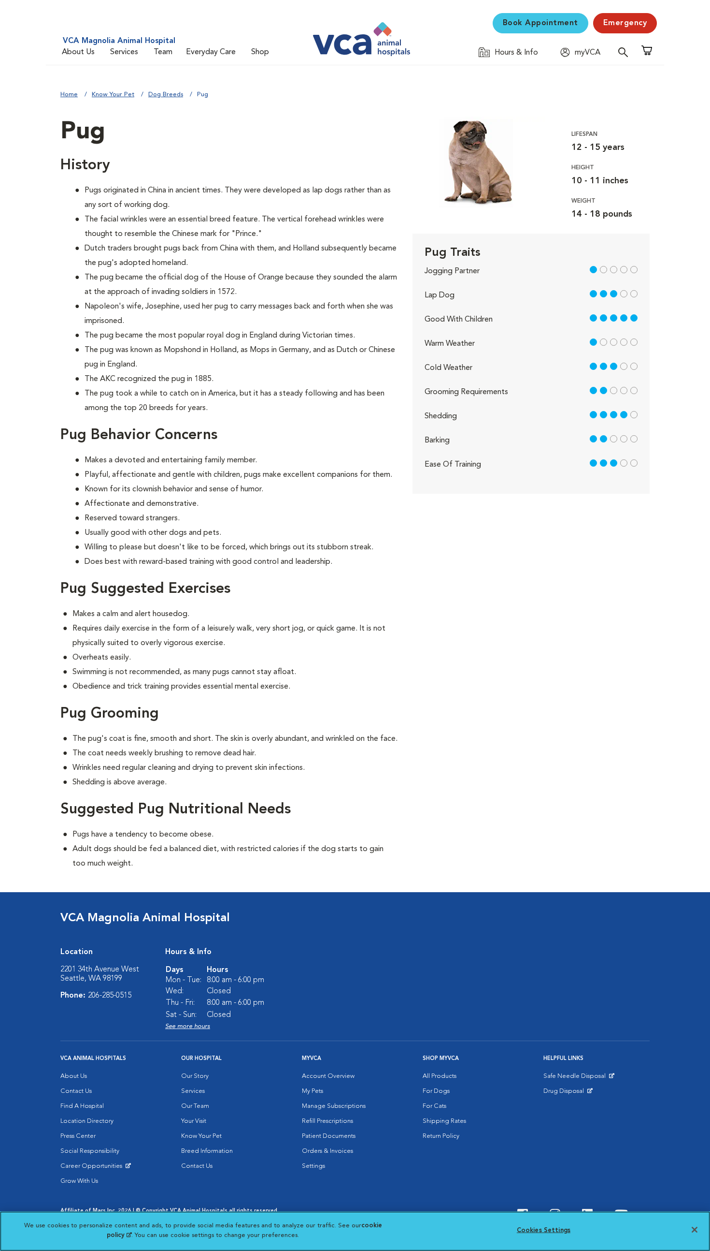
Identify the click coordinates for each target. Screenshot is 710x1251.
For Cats (434, 1106)
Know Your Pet (113, 94)
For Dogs (436, 1091)
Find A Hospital (82, 1106)
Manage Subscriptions (334, 1106)
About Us (78, 52)
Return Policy (441, 1136)
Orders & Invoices (327, 1151)
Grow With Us (79, 1181)
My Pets (312, 1091)
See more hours (187, 1026)
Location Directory (87, 1121)
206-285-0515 (109, 996)
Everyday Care (211, 52)
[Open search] (625, 52)
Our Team (195, 1106)
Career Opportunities (93, 1168)
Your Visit (193, 1121)
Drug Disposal (567, 1093)
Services (124, 52)
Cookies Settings (543, 1230)
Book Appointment (540, 23)
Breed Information (207, 1151)
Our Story (195, 1076)
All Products (439, 1076)
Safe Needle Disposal (576, 1078)
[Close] (694, 1229)
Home (69, 94)
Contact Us (76, 1091)
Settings (313, 1166)
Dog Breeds (165, 94)
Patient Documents (328, 1136)
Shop (260, 52)
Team (163, 52)
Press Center (78, 1136)
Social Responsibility (89, 1151)
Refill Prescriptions (327, 1121)
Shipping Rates (444, 1121)
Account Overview (328, 1076)
